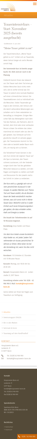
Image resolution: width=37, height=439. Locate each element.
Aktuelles (6, 312)
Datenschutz (9, 427)
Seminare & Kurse (10, 328)
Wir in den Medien (10, 323)
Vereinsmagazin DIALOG (12, 317)
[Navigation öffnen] (35, 4)
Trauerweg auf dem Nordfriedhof (15, 333)
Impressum (8, 430)
